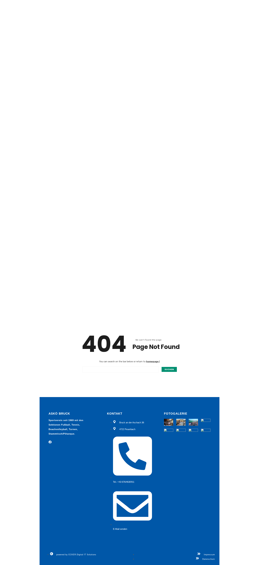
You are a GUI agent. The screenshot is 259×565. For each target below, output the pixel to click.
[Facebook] (50, 442)
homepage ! (153, 361)
